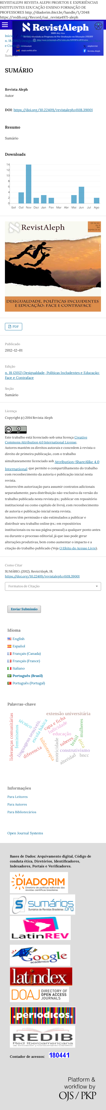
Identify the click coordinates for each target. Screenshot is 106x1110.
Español (19, 646)
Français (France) (26, 661)
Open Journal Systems (25, 833)
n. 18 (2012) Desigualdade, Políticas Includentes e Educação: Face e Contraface (53, 43)
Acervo (25, 36)
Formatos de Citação (24, 586)
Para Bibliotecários (21, 812)
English (18, 639)
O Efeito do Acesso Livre (77, 548)
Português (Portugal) (29, 683)
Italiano (19, 668)
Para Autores (17, 804)
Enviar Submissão (24, 609)
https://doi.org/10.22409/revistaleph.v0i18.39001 (53, 110)
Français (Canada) (27, 653)
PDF (15, 326)
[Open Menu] (5, 25)
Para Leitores (17, 797)
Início (9, 36)
